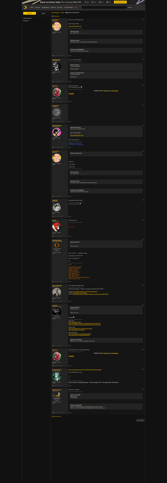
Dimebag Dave (56, 59)
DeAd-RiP (54, 200)
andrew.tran (55, 105)
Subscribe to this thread (56, 416)
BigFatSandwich (56, 125)
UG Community (55, 12)
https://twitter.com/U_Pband (80, 292)
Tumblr (71, 94)
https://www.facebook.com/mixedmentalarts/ (80, 333)
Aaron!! (54, 220)
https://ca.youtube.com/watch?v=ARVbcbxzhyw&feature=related (85, 369)
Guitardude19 (56, 369)
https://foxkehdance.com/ (75, 26)
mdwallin (106, 90)
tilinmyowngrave (56, 240)
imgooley (54, 305)
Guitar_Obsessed (57, 285)
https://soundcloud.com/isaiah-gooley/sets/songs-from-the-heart (85, 324)
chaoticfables (114, 90)
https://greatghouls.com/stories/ (77, 330)
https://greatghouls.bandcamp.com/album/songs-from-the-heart (84, 323)
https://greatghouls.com (75, 322)
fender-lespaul (56, 389)
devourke (54, 19)
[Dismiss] (142, 2)
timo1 (53, 85)
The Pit (62, 12)
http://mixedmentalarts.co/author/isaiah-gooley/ (80, 328)
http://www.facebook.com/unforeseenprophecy (86, 291)
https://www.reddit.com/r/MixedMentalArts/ (79, 335)
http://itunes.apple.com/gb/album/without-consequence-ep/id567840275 (90, 294)
